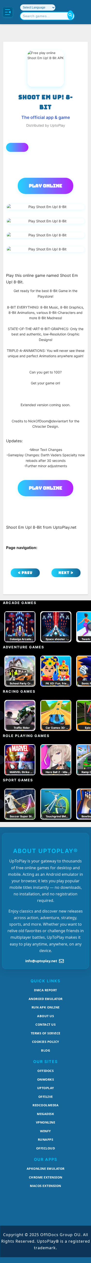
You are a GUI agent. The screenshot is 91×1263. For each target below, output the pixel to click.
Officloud (45, 1148)
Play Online (45, 186)
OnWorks (45, 1079)
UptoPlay (45, 1088)
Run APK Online (46, 1007)
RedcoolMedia (45, 1105)
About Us (45, 1016)
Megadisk (45, 1114)
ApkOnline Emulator (46, 1168)
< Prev (25, 572)
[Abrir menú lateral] (8, 12)
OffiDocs (45, 1071)
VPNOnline (45, 1122)
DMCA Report (45, 990)
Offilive (45, 1096)
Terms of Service (45, 1033)
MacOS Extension (45, 1186)
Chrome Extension (45, 1177)
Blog (45, 1050)
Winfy (45, 1131)
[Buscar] (70, 15)
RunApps (45, 1139)
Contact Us (45, 1024)
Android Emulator (46, 999)
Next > (65, 572)
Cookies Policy (45, 1041)
